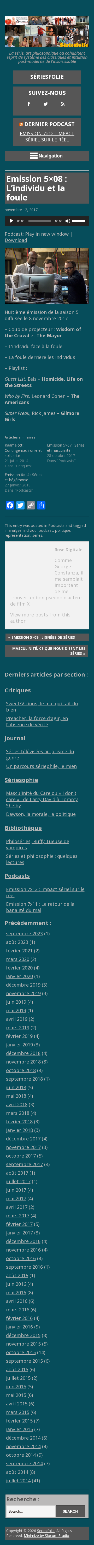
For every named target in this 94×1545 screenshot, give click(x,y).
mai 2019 (16, 1010)
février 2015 (19, 1421)
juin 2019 (16, 1002)
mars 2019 (17, 1027)
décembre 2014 (23, 1438)
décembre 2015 (23, 1335)
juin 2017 (16, 1190)
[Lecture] (11, 221)
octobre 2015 (21, 1352)
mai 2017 (16, 1198)
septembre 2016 (24, 1267)
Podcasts (56, 525)
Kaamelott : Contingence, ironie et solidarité (23, 450)
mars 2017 (17, 1215)
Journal (15, 738)
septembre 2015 (24, 1361)
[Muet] (67, 221)
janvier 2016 (19, 1327)
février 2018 (19, 1121)
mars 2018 (17, 1113)
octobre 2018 (21, 1070)
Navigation (51, 156)
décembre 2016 (23, 1241)
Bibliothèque (23, 827)
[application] (47, 221)
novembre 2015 (23, 1344)
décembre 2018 (23, 1053)
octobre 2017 (21, 1156)
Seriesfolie (46, 1530)
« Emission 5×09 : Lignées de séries (41, 637)
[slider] (79, 220)
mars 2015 (17, 1412)
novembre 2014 (23, 1446)
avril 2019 (16, 1019)
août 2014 (17, 1472)
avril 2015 (16, 1403)
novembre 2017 (23, 1147)
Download (16, 240)
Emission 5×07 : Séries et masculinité (66, 448)
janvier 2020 (19, 976)
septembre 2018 (24, 1079)
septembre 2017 (24, 1164)
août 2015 (17, 1369)
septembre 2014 (24, 1463)
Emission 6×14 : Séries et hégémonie (23, 477)
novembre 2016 (23, 1250)
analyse (15, 530)
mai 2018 (16, 1096)
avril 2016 (16, 1301)
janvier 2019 (19, 1044)
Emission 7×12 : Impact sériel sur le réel (47, 136)
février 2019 (19, 1036)
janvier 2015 (19, 1429)
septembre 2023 (24, 933)
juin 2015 (16, 1386)
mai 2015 (16, 1395)
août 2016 (17, 1275)
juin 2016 (16, 1284)
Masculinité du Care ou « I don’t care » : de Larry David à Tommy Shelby (42, 799)
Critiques (18, 690)
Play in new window (47, 234)
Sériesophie (21, 780)
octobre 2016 (21, 1258)
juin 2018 (16, 1087)
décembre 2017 (23, 1139)
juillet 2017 (18, 1181)
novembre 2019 (23, 993)
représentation (17, 535)
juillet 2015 (18, 1378)
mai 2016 (16, 1292)
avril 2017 (16, 1207)
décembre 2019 (23, 985)
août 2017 (17, 1173)
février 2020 (19, 968)
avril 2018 (16, 1104)
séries (37, 535)
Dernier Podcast (49, 124)
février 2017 (19, 1224)
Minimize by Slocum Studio (46, 1535)
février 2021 (19, 950)
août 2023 (17, 942)
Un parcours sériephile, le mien (41, 766)
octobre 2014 (21, 1455)
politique (62, 530)
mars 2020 (17, 959)
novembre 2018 (23, 1062)
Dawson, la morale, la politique (41, 814)
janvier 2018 (19, 1130)
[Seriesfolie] (47, 44)
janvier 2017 (19, 1233)
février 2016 (19, 1318)
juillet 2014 (18, 1480)
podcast (46, 530)
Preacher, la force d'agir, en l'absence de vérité (37, 721)
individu (30, 530)
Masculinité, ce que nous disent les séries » (48, 651)
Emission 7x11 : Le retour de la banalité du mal (40, 907)
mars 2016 (17, 1309)
